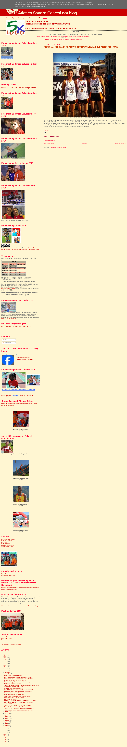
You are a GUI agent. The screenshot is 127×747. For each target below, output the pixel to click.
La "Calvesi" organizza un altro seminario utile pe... (18, 682)
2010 (5, 736)
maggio (7, 720)
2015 (5, 670)
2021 (5, 659)
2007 (5, 741)
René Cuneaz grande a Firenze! (13, 675)
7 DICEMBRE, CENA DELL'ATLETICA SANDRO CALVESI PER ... (21, 685)
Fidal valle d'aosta (6, 540)
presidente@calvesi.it (8, 288)
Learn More (102, 4)
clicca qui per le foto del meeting (9, 354)
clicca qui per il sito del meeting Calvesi (18, 87)
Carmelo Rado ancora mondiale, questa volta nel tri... (18, 710)
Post (5, 339)
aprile (6, 722)
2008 (5, 739)
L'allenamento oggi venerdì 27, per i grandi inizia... (18, 677)
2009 (5, 737)
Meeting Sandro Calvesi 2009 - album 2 (20, 479)
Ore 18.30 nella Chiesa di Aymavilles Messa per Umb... (19, 689)
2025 (5, 654)
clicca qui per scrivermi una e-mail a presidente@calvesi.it (63, 39)
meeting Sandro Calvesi (8, 539)
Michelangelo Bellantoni (8, 575)
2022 (5, 658)
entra (45, 18)
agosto (7, 715)
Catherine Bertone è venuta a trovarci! (14, 697)
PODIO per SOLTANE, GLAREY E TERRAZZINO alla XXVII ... (20, 701)
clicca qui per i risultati (23, 357)
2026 (5, 652)
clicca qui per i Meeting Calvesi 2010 (18, 395)
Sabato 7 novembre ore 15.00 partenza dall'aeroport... (18, 705)
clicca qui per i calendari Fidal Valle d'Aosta (16, 326)
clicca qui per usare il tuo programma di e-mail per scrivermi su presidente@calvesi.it (63, 36)
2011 (5, 734)
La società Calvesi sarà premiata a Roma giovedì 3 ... (18, 691)
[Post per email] (45, 132)
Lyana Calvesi (5, 574)
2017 (5, 667)
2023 (5, 656)
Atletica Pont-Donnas (7, 545)
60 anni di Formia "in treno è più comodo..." (15, 680)
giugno (7, 718)
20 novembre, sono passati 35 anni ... (14, 686)
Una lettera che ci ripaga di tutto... (13, 683)
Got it (110, 4)
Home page (84, 143)
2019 (5, 663)
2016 (5, 668)
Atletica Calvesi (5, 637)
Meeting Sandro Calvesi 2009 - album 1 (20, 430)
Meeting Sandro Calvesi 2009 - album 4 (20, 531)
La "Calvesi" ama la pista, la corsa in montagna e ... (18, 693)
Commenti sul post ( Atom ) (58, 147)
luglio (6, 716)
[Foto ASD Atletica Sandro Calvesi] (8, 364)
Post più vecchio (120, 143)
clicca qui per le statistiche (25, 359)
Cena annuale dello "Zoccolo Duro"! (14, 694)
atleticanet (4, 542)
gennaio (7, 727)
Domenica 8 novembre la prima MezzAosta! (16, 707)
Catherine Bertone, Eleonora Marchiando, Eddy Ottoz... (19, 678)
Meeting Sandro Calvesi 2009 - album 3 (20, 505)
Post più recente (49, 143)
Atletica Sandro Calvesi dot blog (47, 13)
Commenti (7, 342)
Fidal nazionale (5, 543)
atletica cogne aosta (7, 546)
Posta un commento (49, 140)
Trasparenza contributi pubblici (11, 644)
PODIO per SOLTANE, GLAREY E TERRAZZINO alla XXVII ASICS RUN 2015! (81, 47)
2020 (5, 661)
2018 (5, 665)
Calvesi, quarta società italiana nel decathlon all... (17, 696)
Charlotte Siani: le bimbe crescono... (14, 688)
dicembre (7, 672)
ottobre (7, 711)
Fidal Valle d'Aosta (6, 638)
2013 (5, 730)
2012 (5, 732)
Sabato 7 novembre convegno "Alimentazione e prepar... (19, 708)
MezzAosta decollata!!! (10, 699)
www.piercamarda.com (8, 318)
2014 (5, 728)
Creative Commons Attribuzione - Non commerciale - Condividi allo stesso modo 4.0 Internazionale (20, 249)
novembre (7, 674)
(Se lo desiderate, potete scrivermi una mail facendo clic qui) (20, 606)
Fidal (2, 640)
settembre (7, 713)
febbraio (7, 725)
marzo (6, 723)
